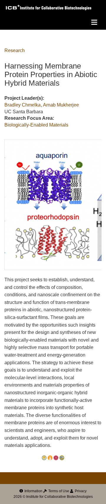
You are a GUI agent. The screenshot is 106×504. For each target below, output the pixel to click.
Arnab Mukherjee (61, 104)
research (14, 50)
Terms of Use (58, 491)
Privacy (80, 491)
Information (33, 491)
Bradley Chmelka (22, 104)
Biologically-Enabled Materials (36, 124)
